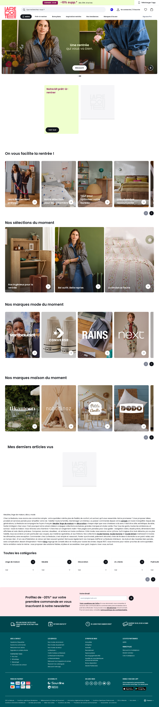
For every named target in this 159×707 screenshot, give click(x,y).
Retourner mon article (17, 647)
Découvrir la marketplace (131, 650)
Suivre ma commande (18, 645)
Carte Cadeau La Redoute (56, 653)
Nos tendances (92, 16)
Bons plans (56, 16)
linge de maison (67, 523)
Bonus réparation (91, 663)
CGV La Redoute (9, 700)
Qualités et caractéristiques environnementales (94, 659)
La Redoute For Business (56, 656)
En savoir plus (143, 684)
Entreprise (88, 645)
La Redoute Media (54, 658)
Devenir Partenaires (91, 666)
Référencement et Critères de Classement (52, 700)
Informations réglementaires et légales (78, 700)
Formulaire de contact (19, 665)
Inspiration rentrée (73, 16)
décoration (82, 523)
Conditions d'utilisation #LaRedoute (15, 703)
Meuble (56, 523)
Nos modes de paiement (56, 645)
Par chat (14, 656)
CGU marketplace (128, 656)
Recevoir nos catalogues (56, 664)
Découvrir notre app (54, 667)
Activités (88, 647)
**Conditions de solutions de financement (85, 703)
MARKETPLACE (127, 647)
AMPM (124, 642)
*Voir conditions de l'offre (90, 603)
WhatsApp (15, 659)
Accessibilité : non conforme (108, 703)
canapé (124, 521)
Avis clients (133, 700)
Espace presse (90, 653)
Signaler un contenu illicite (19, 650)
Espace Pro (147, 16)
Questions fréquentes (17, 642)
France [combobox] (149, 700)
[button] (151, 9)
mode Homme (116, 534)
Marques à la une (110, 16)
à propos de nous (91, 639)
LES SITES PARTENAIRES (130, 639)
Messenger (15, 662)
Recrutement (89, 650)
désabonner (111, 608)
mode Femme (103, 534)
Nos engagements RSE (92, 656)
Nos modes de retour (55, 647)
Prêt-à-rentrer (41, 16)
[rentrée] (79, 47)
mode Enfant (130, 534)
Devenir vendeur (128, 653)
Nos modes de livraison (55, 642)
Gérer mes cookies (49, 703)
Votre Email (85, 593)
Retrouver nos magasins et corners (59, 661)
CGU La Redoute (121, 700)
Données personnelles (35, 703)
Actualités (88, 642)
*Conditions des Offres (64, 703)
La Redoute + (52, 650)
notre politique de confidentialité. (114, 610)
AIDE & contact (15, 639)
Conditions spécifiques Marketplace (27, 700)
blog (45, 541)
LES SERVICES (52, 639)
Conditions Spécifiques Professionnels (103, 700)
